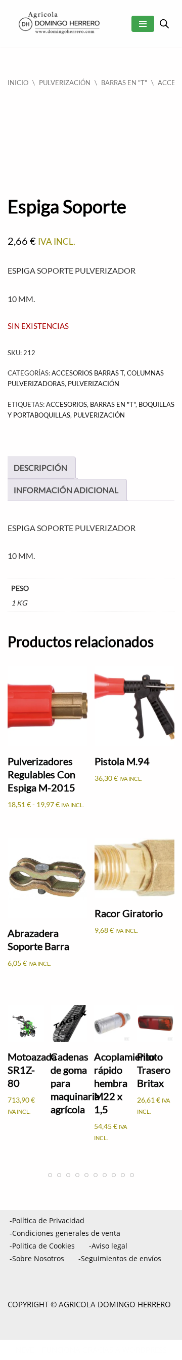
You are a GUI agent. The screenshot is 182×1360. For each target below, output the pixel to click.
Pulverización (99, 415)
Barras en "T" (124, 83)
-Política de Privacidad (47, 1220)
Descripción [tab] (40, 467)
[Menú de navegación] (142, 24)
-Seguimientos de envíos (119, 1258)
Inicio (18, 83)
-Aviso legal (108, 1246)
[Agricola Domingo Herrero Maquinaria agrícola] (58, 23)
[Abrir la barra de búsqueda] (164, 23)
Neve (25, 1350)
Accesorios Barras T (88, 373)
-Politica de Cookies (42, 1246)
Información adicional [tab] (66, 490)
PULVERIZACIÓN (64, 83)
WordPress (144, 1350)
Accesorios (66, 404)
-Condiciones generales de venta (65, 1233)
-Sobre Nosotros (37, 1258)
